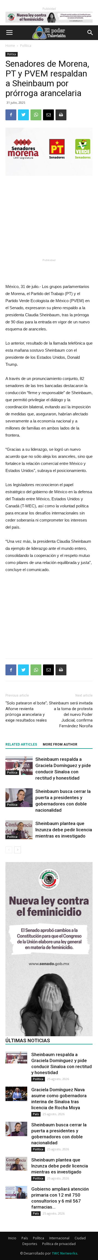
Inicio (12, 1238)
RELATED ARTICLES (21, 744)
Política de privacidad (59, 1243)
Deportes (29, 1243)
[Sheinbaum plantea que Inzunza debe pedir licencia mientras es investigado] (19, 829)
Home (10, 45)
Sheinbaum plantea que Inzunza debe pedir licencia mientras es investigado (63, 830)
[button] (90, 32)
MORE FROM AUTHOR (60, 744)
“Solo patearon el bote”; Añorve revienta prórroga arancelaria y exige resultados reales (26, 712)
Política (25, 45)
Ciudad (80, 1238)
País (36, 1114)
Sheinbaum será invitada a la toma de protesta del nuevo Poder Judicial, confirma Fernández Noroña (71, 714)
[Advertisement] (49, 217)
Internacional (59, 1238)
